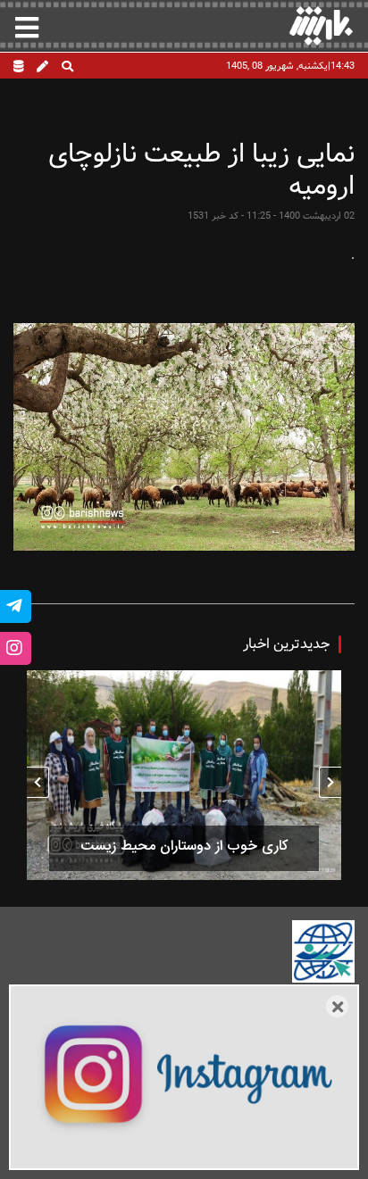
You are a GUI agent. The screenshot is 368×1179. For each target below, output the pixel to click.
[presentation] (330, 782)
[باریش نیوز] (321, 25)
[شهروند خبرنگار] (42, 67)
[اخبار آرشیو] (18, 67)
